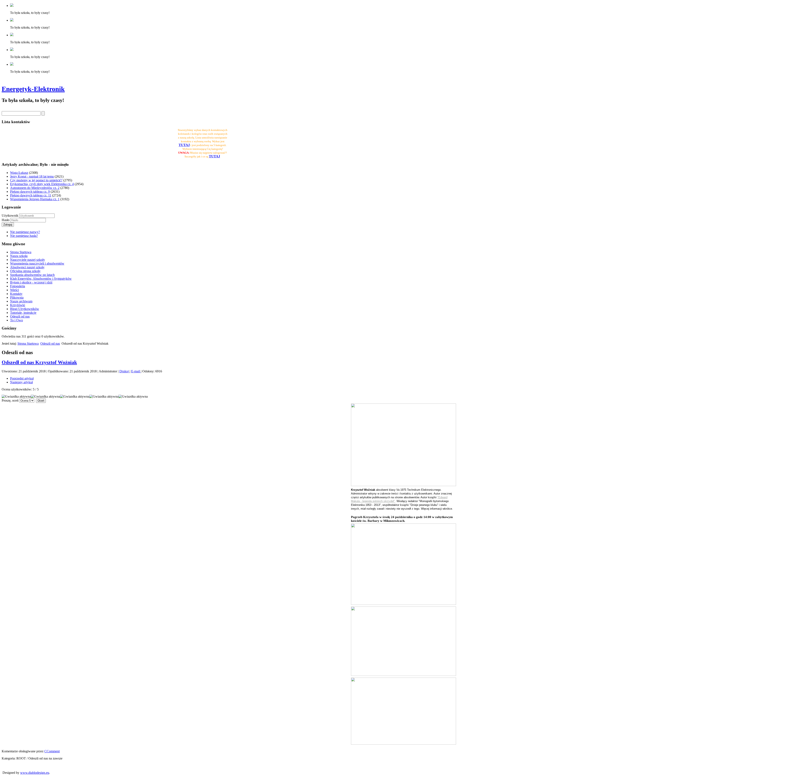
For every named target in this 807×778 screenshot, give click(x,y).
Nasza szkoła (19, 256)
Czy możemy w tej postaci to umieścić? (36, 180)
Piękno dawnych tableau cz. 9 (30, 191)
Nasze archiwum (21, 301)
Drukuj (124, 371)
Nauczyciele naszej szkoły (27, 259)
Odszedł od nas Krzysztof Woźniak (39, 362)
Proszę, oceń (10, 400)
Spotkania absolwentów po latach (32, 275)
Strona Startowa (20, 252)
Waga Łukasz (19, 172)
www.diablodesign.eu (34, 772)
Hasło (6, 220)
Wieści (14, 290)
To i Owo (16, 320)
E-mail (136, 371)
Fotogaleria (17, 286)
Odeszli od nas (20, 316)
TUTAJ (214, 156)
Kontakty (16, 293)
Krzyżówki (17, 305)
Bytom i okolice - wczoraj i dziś (31, 282)
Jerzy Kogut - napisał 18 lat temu (32, 176)
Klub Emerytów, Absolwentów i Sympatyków (41, 278)
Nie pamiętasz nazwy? (25, 232)
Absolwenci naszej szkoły (27, 267)
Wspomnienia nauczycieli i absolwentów (37, 263)
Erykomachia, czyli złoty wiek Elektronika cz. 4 (42, 184)
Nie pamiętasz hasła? (24, 235)
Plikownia (17, 297)
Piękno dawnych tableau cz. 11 (30, 195)
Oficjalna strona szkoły (25, 271)
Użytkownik (10, 215)
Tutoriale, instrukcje (23, 312)
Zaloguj (7, 224)
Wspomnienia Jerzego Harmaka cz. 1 (34, 199)
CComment (52, 751)
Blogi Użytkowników (24, 309)
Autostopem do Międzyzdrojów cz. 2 (34, 188)
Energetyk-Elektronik (33, 89)
